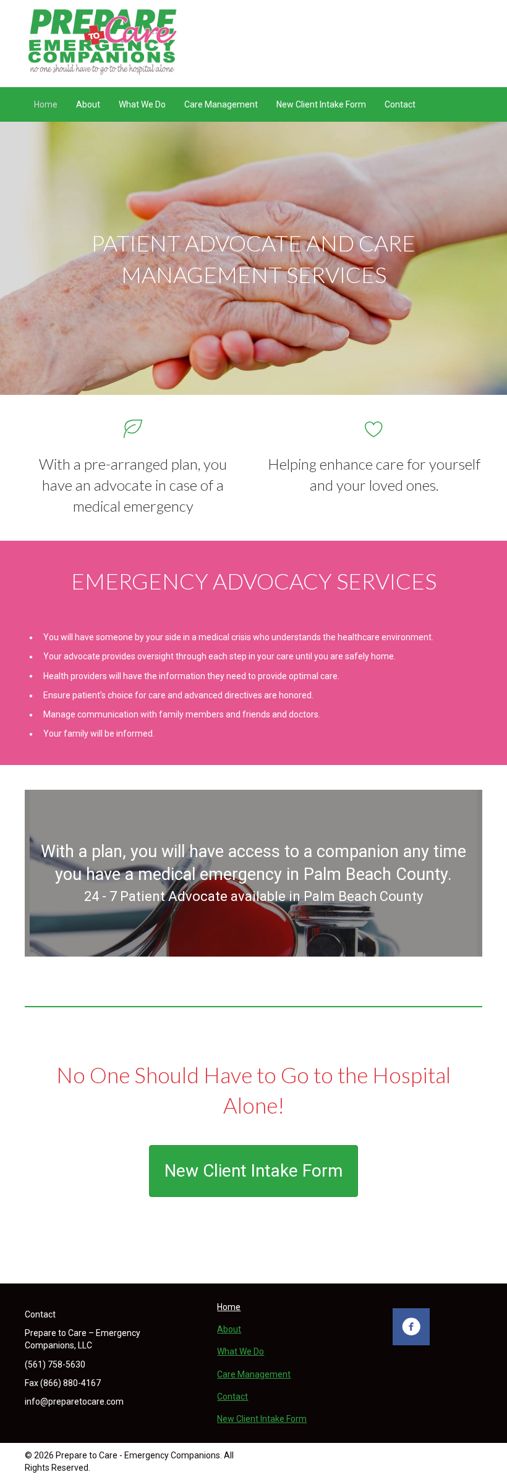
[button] (411, 1326)
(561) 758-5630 (55, 1364)
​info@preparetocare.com (74, 1401)
